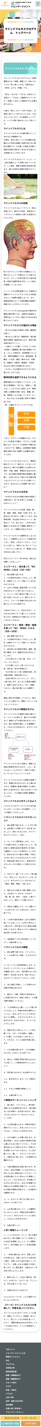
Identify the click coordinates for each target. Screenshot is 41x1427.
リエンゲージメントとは (16, 1353)
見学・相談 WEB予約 (14, 1401)
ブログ (8, 1386)
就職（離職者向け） (14, 1379)
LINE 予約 (10, 1397)
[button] (38, 87)
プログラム (10, 1364)
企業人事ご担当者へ (14, 1408)
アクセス (9, 1393)
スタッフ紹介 (11, 1382)
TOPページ (10, 1349)
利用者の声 (10, 1367)
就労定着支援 (11, 1371)
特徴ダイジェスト (13, 1356)
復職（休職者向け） (14, 1375)
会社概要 (9, 1404)
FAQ (7, 1360)
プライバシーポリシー (15, 1412)
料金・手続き (11, 1390)
